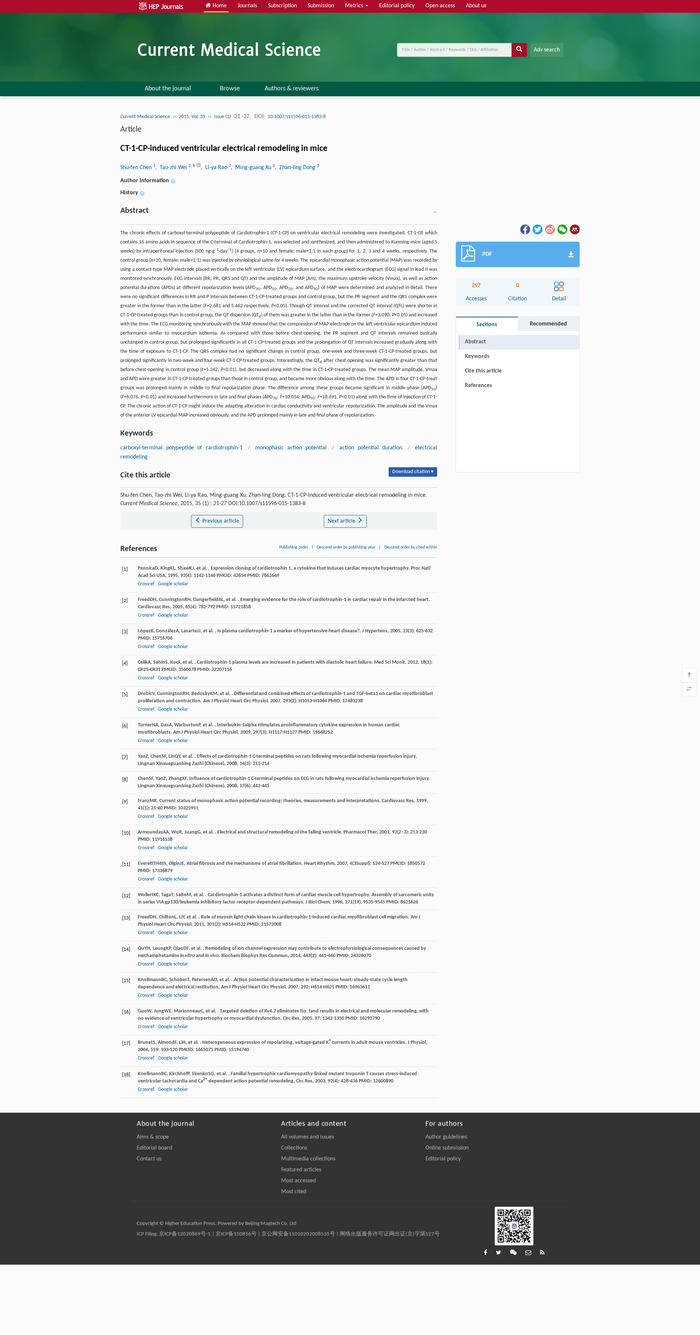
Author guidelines (446, 1137)
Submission (321, 6)
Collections (294, 1148)
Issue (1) (223, 117)
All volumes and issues (307, 1137)
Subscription (282, 6)
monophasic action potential (290, 448)
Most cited (293, 1192)
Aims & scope (153, 1137)
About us (476, 6)
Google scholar (173, 584)
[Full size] (689, 689)
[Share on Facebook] (524, 229)
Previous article (220, 521)
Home (219, 6)
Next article (342, 521)
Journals (247, 6)
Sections (487, 325)
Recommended (548, 324)
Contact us (149, 1159)
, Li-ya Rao (215, 168)
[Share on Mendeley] (574, 229)
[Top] (689, 675)
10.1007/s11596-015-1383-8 (297, 117)
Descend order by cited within (410, 547)
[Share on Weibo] (549, 229)
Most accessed (298, 1181)
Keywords (477, 356)
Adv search (547, 50)
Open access (440, 6)
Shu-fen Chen (136, 168)
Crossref (146, 584)
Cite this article (483, 371)
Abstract (475, 342)
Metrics (355, 6)
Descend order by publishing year (346, 547)
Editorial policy (397, 6)
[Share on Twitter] (537, 229)
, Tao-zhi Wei (171, 168)
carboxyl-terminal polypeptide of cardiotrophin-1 (181, 448)
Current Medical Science (145, 117)
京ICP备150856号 (236, 1234)
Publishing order (293, 547)
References (478, 386)
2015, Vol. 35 (192, 117)
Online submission (446, 1148)
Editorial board (154, 1148)
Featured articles (301, 1170)
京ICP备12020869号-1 (185, 1234)
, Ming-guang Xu (252, 168)
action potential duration (370, 448)
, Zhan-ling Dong (296, 168)
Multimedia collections (308, 1159)
